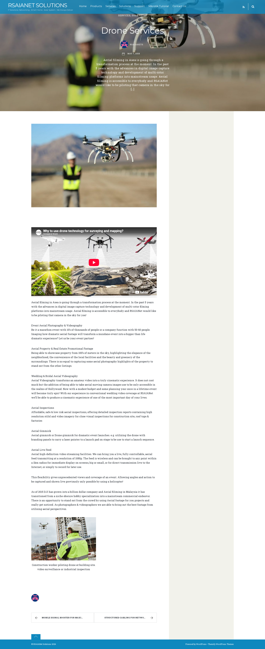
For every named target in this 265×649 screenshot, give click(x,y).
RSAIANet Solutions (42, 644)
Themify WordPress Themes (221, 644)
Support (139, 6)
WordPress (201, 644)
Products (96, 6)
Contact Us (179, 6)
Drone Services (132, 30)
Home (83, 6)
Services (110, 6)
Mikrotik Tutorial (158, 6)
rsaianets (136, 44)
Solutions (125, 6)
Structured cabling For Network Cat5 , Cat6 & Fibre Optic (130, 617)
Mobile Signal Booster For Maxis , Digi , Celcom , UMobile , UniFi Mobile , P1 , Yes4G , (68, 617)
